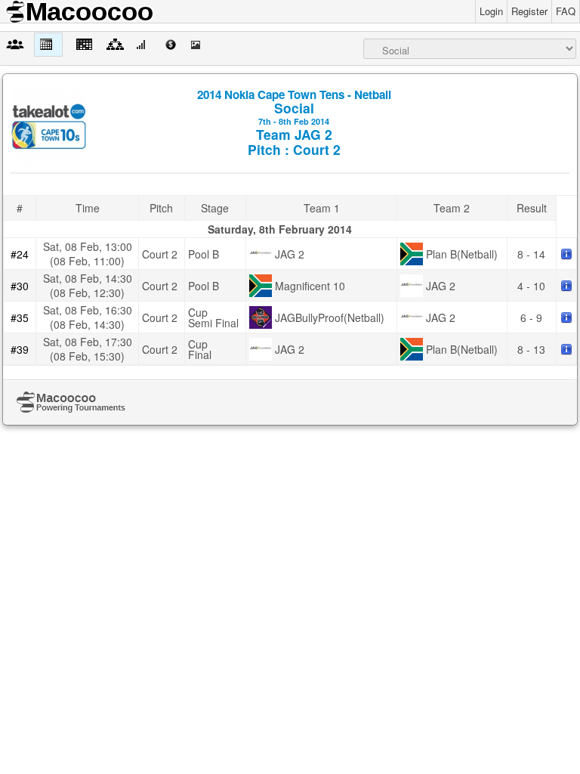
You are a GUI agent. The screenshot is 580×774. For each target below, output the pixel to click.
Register (529, 11)
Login (491, 11)
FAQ (565, 11)
